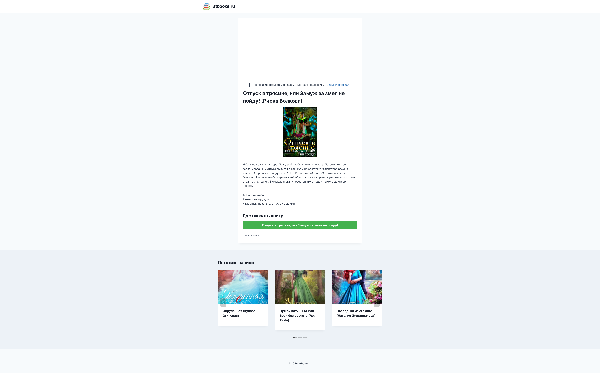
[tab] (294, 337)
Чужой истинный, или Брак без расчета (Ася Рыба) (298, 315)
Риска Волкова (252, 235)
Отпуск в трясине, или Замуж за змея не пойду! (300, 225)
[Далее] (377, 302)
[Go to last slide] (223, 302)
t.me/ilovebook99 (338, 84)
